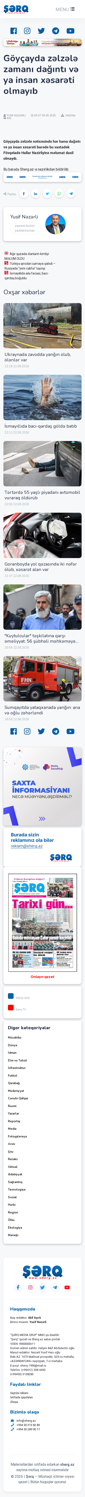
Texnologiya (16, 1190)
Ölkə (11, 1220)
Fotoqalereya (17, 1136)
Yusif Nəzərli (24, 216)
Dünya (12, 1045)
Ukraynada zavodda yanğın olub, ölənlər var (38, 357)
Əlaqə (14, 1402)
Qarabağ (14, 1083)
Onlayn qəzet (42, 976)
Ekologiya (15, 1228)
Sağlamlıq (15, 1182)
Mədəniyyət (16, 1091)
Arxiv (11, 1144)
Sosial (12, 1197)
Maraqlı (13, 1235)
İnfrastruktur (17, 1068)
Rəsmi (12, 1106)
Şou (10, 1152)
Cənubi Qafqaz (18, 1098)
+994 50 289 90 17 (28, 1429)
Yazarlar (13, 1114)
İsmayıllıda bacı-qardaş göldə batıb (41, 426)
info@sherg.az (26, 1420)
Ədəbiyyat (15, 1174)
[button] (64, 9)
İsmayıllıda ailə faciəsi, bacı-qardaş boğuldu (27, 276)
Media (12, 1129)
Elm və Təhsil (17, 1060)
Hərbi (11, 1205)
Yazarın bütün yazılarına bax (25, 228)
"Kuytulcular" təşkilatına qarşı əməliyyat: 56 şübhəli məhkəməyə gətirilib (40, 641)
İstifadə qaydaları (21, 1397)
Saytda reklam (19, 1393)
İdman (12, 1053)
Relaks (13, 1159)
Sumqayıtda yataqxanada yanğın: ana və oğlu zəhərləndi (42, 710)
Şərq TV (21, 1009)
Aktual (12, 1167)
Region (13, 1212)
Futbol (12, 1076)
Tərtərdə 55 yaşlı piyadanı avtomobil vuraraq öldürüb (42, 495)
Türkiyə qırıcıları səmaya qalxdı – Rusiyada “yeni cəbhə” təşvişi (30, 266)
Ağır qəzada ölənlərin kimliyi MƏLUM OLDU (27, 256)
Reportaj (14, 1121)
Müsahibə (14, 1038)
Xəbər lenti (23, 998)
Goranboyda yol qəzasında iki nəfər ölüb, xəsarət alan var (41, 567)
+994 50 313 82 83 (28, 1425)
